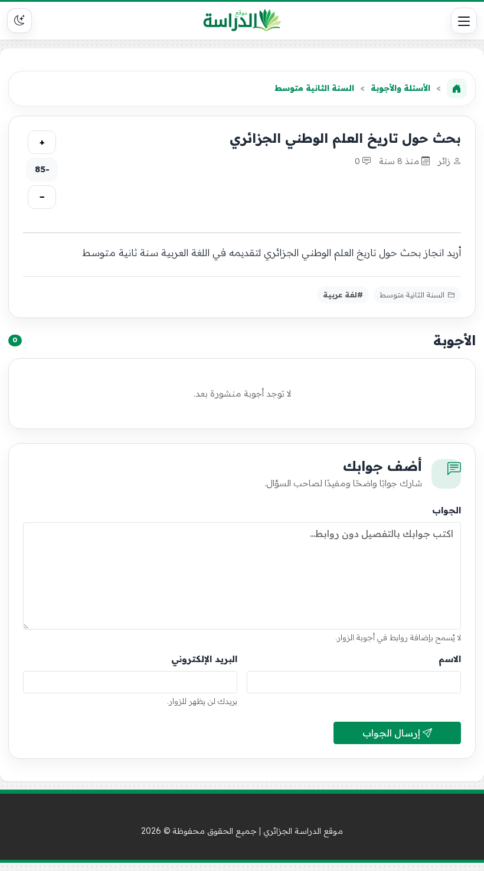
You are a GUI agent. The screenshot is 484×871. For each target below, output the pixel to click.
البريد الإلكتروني (204, 658)
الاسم (450, 658)
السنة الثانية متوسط (314, 88)
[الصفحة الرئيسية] (457, 88)
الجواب (446, 510)
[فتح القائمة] (464, 21)
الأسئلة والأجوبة (400, 88)
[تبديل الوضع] (19, 20)
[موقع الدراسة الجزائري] (242, 20)
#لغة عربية (343, 294)
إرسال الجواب (392, 733)
